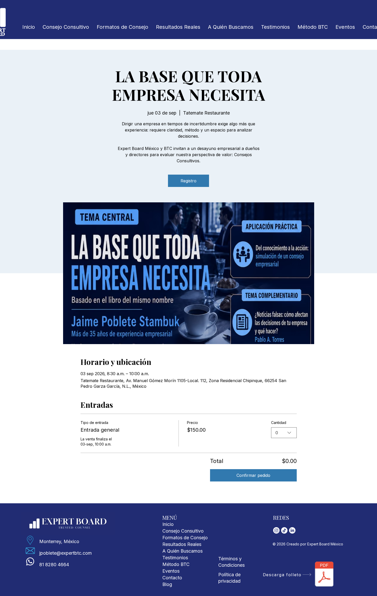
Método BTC (176, 564)
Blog (167, 584)
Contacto (172, 577)
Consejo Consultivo (183, 531)
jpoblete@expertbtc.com (65, 553)
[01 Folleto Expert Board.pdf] (324, 575)
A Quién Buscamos (182, 551)
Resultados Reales (181, 544)
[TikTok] (284, 530)
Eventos (171, 571)
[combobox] (284, 432)
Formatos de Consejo (185, 537)
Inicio (168, 524)
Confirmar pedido (253, 475)
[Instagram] (276, 530)
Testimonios (175, 557)
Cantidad (278, 422)
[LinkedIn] (292, 530)
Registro (188, 180)
